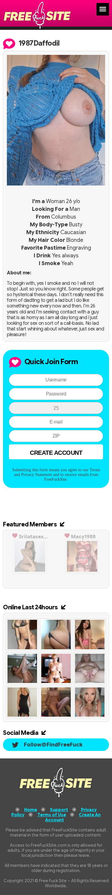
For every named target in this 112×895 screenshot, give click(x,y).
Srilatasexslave (33, 537)
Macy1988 (83, 537)
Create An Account (73, 817)
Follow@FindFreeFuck (53, 744)
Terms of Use (51, 814)
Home (30, 809)
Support (59, 809)
